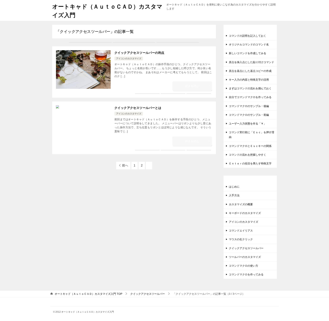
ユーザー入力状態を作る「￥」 (247, 123)
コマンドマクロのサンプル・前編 (249, 114)
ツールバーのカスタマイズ (245, 256)
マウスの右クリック (241, 239)
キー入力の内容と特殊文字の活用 (249, 79)
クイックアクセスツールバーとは (137, 107)
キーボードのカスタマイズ (245, 213)
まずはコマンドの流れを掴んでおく (250, 88)
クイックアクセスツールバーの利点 (139, 52)
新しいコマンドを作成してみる (247, 53)
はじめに (234, 186)
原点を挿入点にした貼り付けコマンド (251, 62)
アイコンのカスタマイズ (128, 58)
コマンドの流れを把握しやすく (247, 154)
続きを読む (192, 85)
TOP (88, 293)
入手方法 (234, 195)
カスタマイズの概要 (241, 204)
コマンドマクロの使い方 (243, 265)
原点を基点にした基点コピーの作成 (250, 70)
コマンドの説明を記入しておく (247, 35)
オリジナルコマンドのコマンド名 (249, 44)
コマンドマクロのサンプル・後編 (249, 106)
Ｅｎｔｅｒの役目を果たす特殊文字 (250, 163)
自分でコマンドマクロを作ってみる (250, 97)
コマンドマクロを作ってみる (246, 274)
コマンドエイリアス (241, 230)
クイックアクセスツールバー (246, 248)
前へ (125, 165)
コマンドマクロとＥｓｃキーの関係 (250, 145)
